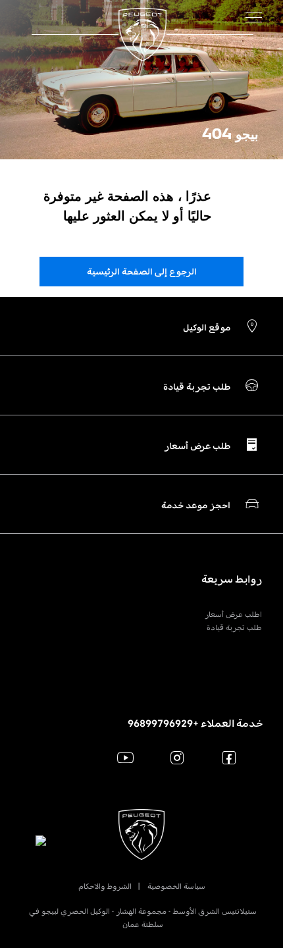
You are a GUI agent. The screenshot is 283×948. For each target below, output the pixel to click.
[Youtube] (125, 757)
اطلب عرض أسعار (233, 614)
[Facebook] (229, 757)
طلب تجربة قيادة (234, 627)
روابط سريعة (231, 579)
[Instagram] (177, 757)
